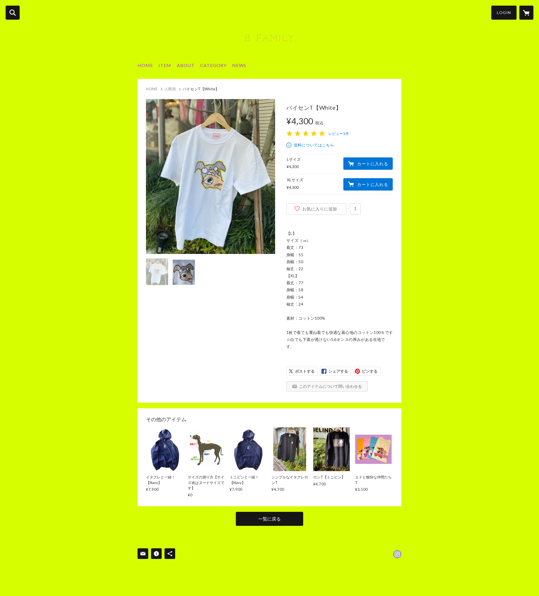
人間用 (170, 89)
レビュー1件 (338, 133)
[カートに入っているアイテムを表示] (526, 13)
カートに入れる (372, 163)
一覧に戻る (269, 518)
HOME (145, 65)
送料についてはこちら (314, 145)
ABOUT (186, 65)
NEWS (239, 65)
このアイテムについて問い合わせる (330, 386)
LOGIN (504, 12)
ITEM (165, 65)
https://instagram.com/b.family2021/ (397, 554)
